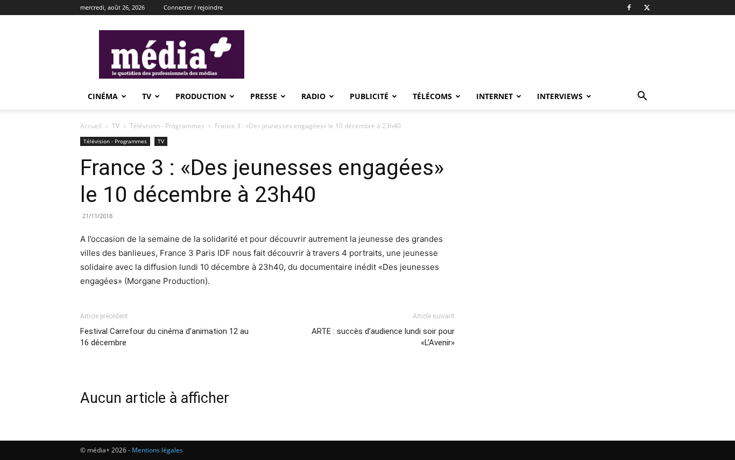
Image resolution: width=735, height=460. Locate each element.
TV (146, 96)
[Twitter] (647, 7)
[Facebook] (629, 7)
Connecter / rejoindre (193, 7)
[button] (642, 97)
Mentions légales (157, 450)
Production (200, 96)
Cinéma (103, 96)
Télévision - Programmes (167, 125)
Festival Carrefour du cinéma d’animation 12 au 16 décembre (164, 336)
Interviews (560, 96)
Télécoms (432, 96)
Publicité (369, 96)
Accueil (91, 125)
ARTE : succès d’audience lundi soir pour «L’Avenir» (383, 336)
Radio (313, 96)
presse (263, 96)
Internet (494, 96)
